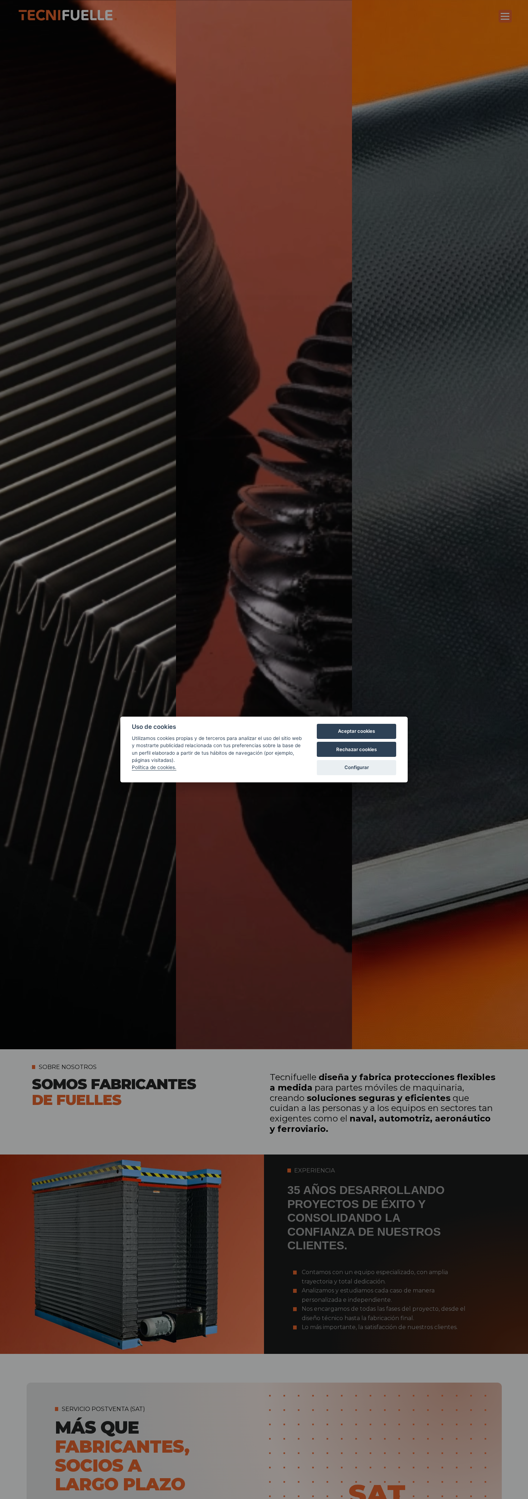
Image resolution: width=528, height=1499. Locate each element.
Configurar (356, 767)
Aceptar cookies (356, 731)
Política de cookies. (154, 767)
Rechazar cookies (356, 749)
